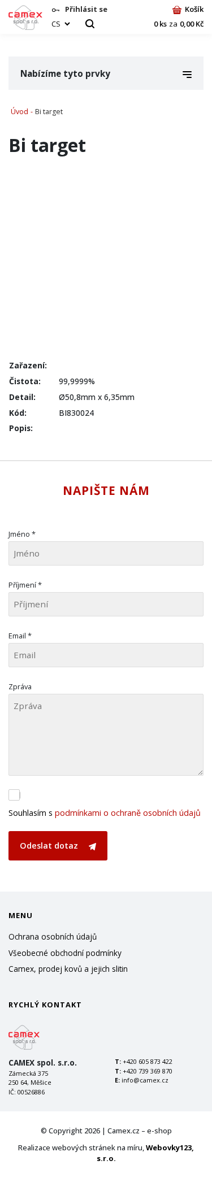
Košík (194, 9)
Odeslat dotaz (50, 845)
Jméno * (22, 534)
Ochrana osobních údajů (52, 936)
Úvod (19, 111)
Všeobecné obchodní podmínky (65, 952)
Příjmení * (25, 585)
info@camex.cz (145, 1080)
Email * (20, 636)
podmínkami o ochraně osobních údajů (128, 812)
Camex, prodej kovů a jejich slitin (68, 968)
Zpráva (20, 686)
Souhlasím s (104, 812)
